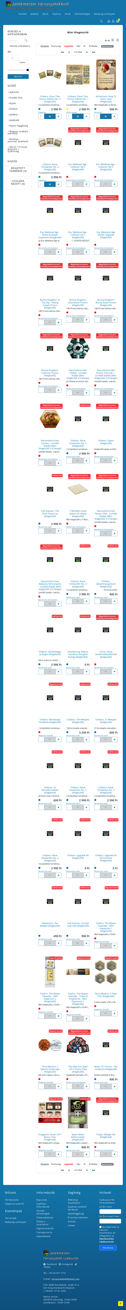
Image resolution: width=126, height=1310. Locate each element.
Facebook (52, 1264)
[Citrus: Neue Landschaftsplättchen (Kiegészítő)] (106, 630)
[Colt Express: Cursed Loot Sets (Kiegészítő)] (78, 901)
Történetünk (12, 1199)
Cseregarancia (44, 1232)
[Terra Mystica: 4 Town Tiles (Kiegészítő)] (106, 971)
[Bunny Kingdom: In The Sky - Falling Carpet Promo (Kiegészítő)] (50, 278)
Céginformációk (45, 1228)
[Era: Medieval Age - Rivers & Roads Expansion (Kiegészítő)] (50, 210)
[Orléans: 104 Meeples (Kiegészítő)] (78, 697)
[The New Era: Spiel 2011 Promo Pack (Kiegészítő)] (78, 1044)
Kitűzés (72, 1221)
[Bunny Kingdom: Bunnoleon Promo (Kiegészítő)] (78, 278)
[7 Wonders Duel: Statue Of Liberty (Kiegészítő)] (78, 489)
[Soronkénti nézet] (117, 40)
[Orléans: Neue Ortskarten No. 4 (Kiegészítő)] (78, 559)
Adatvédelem (43, 1236)
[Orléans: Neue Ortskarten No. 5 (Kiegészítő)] (78, 418)
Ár (85, 46)
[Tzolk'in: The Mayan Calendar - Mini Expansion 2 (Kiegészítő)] (50, 971)
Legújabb (68, 46)
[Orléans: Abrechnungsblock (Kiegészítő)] (106, 559)
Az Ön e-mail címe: (109, 1216)
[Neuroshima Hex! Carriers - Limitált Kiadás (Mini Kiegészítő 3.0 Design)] (50, 418)
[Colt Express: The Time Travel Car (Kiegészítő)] (50, 489)
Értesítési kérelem (78, 1217)
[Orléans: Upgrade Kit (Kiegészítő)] (78, 833)
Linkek (71, 1225)
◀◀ (62, 52)
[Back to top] (120, 1303)
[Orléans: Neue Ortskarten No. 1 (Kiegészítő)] (78, 765)
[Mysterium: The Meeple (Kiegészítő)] (50, 901)
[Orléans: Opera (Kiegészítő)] (106, 418)
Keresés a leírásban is (20, 46)
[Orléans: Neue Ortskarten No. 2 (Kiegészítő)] (106, 765)
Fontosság (56, 46)
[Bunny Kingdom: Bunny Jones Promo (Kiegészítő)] (106, 278)
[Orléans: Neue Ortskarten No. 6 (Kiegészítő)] (50, 142)
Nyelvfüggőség (76, 1213)
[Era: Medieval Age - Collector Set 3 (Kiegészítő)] (106, 142)
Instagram (67, 1264)
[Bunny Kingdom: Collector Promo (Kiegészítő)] (50, 348)
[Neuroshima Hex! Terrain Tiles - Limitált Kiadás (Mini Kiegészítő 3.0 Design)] (106, 489)
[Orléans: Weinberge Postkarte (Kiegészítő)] (50, 697)
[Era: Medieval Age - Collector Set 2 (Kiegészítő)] (78, 142)
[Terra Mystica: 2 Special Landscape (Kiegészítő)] (50, 1044)
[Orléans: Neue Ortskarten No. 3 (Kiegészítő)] (50, 833)
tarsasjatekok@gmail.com (66, 1279)
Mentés (18, 76)
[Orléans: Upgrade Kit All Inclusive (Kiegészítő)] (106, 833)
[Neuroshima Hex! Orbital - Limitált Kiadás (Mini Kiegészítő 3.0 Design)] (78, 348)
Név (78, 46)
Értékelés (93, 46)
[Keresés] (101, 21)
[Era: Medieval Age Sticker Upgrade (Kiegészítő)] (106, 210)
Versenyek (10, 1218)
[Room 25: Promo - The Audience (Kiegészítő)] (106, 1044)
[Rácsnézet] (112, 40)
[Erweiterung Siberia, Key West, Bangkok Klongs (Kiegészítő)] (78, 630)
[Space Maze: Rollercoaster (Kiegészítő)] (78, 1112)
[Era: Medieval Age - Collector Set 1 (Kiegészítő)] (78, 210)
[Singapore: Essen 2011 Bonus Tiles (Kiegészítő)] (50, 1112)
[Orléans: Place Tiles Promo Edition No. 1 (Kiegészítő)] (78, 74)
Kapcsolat (41, 1199)
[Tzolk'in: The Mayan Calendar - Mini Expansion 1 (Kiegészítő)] (106, 901)
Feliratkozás (107, 1247)
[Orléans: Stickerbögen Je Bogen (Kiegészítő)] (50, 630)
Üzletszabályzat (44, 1217)
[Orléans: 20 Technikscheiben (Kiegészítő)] (50, 765)
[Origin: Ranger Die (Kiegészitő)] (106, 1112)
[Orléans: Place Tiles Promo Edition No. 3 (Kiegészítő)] (50, 74)
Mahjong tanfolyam (15, 1222)
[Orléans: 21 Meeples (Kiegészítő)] (106, 697)
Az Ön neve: (105, 1206)
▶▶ (93, 52)
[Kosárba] (50, 116)
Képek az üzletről (14, 1203)
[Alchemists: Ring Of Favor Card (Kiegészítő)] (106, 74)
